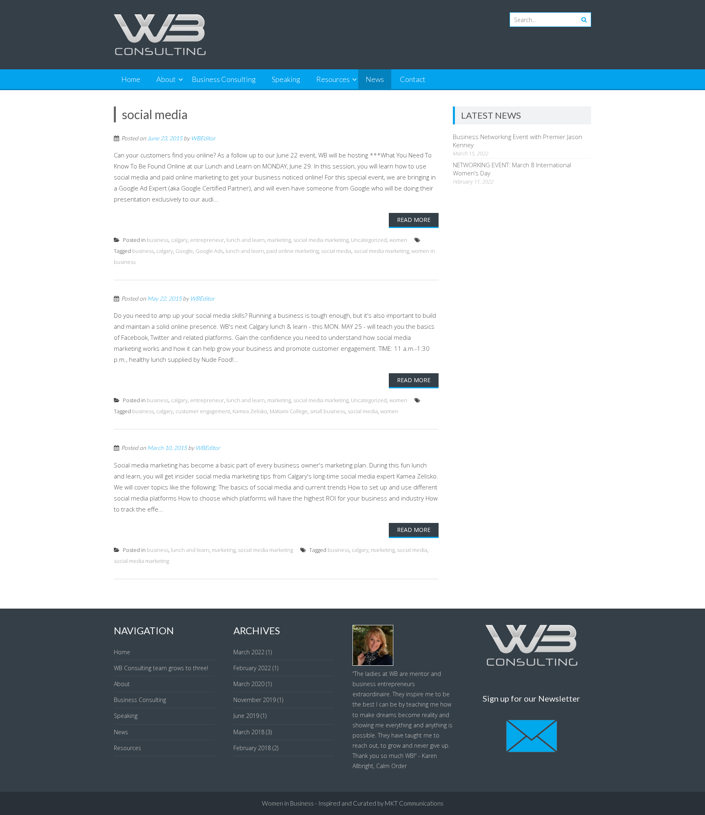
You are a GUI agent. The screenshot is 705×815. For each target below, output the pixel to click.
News (375, 79)
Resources (333, 79)
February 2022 (252, 668)
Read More (413, 220)
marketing (279, 240)
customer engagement (202, 411)
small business (327, 411)
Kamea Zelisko (250, 411)
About (166, 79)
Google (184, 251)
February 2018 (252, 748)
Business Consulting (224, 79)
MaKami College (289, 411)
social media (336, 251)
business (157, 240)
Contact (413, 79)
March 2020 (248, 684)
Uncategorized (369, 240)
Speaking (286, 79)
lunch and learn (245, 240)
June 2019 (246, 716)
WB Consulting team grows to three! (161, 668)
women (398, 240)
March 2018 (248, 732)
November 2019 (254, 700)
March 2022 (248, 652)
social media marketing (320, 240)
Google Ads (209, 251)
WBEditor (203, 138)
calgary (179, 240)
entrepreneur (207, 240)
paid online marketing (292, 251)
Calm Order (391, 766)
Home (130, 79)
